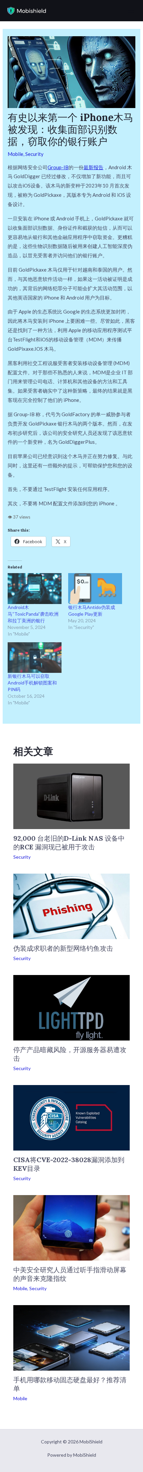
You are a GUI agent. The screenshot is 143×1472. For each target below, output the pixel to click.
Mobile (15, 154)
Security (34, 154)
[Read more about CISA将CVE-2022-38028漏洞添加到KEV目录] (71, 1117)
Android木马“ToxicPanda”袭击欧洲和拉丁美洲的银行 (33, 613)
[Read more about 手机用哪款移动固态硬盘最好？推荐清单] (71, 1337)
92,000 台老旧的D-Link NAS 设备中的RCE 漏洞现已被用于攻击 (69, 842)
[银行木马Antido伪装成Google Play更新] (95, 588)
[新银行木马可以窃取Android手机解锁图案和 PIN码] (35, 657)
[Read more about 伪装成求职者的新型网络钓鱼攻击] (71, 906)
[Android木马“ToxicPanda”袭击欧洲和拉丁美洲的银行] (35, 588)
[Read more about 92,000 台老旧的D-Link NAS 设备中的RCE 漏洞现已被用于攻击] (71, 795)
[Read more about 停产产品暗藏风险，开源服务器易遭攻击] (71, 1007)
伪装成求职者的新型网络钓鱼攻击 (63, 948)
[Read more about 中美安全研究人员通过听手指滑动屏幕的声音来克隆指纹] (71, 1227)
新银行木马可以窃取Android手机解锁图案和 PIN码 (32, 682)
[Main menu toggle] (131, 11)
